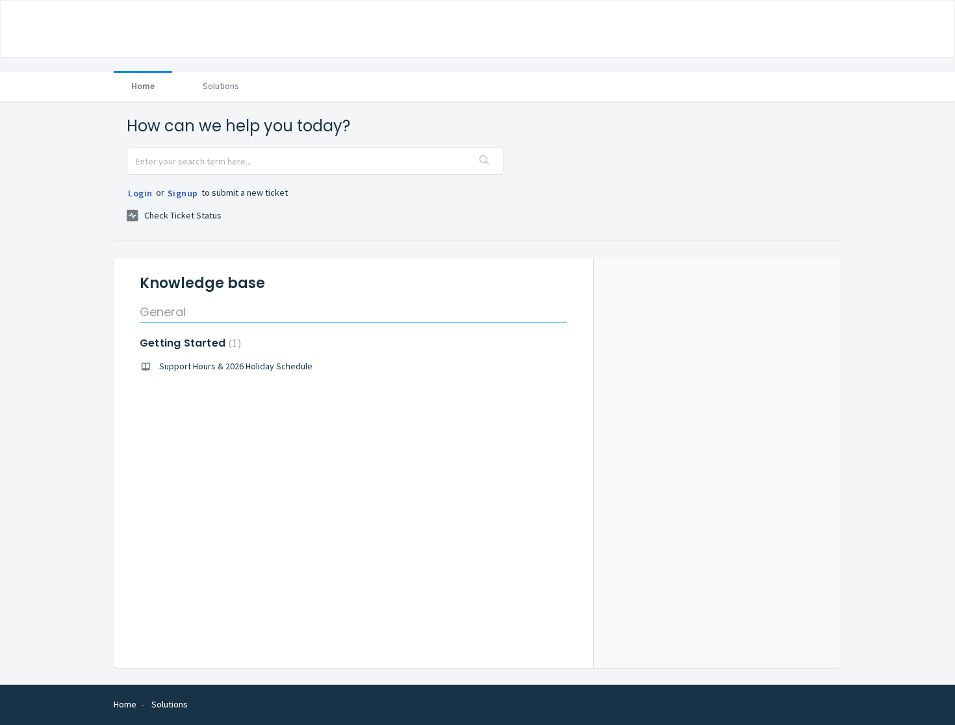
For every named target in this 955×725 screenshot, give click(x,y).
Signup (183, 193)
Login (140, 193)
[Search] (484, 161)
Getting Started (189, 343)
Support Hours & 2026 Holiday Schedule (235, 366)
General (163, 312)
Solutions (221, 86)
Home (143, 86)
